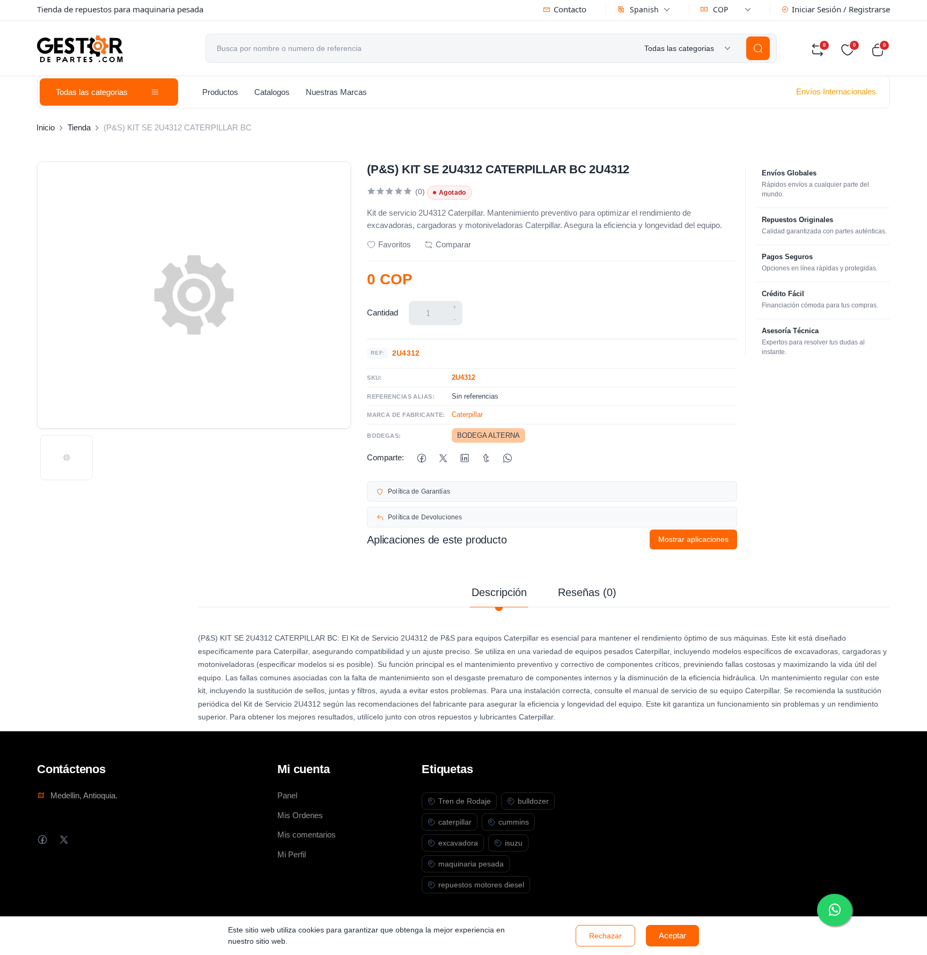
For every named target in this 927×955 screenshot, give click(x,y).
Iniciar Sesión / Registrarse (841, 9)
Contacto (570, 9)
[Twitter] (63, 839)
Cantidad (382, 312)
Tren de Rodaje (464, 801)
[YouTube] (106, 839)
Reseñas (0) (587, 592)
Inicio (45, 127)
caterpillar (455, 822)
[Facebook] (421, 458)
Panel (287, 795)
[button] (880, 50)
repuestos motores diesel (481, 884)
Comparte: (385, 457)
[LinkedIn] (464, 458)
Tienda (79, 127)
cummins (513, 822)
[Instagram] (85, 839)
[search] (758, 48)
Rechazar (605, 935)
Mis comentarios (306, 834)
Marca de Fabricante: (406, 415)
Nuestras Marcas (336, 92)
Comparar (453, 244)
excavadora (458, 843)
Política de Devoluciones (425, 517)
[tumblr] (485, 458)
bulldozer (533, 801)
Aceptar (672, 935)
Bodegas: (384, 435)
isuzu (514, 843)
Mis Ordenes (300, 815)
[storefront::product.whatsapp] (507, 458)
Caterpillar (467, 414)
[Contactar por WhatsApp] (834, 910)
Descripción (499, 592)
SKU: (374, 377)
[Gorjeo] (442, 458)
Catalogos (272, 92)
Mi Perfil (291, 854)
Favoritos (394, 244)
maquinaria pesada (471, 864)
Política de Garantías (419, 491)
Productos (220, 92)
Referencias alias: (401, 396)
